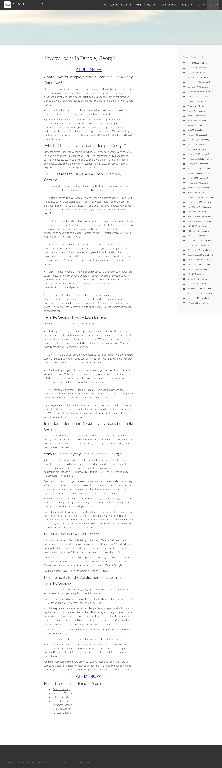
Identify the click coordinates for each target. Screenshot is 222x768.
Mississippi (192, 173)
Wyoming (192, 303)
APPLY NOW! (89, 69)
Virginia (191, 284)
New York (192, 212)
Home (104, 5)
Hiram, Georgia (60, 701)
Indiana (191, 125)
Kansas (190, 135)
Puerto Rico (192, 245)
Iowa (190, 130)
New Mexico (193, 207)
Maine (190, 149)
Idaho (190, 116)
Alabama (191, 63)
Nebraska (191, 188)
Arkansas (191, 77)
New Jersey (192, 202)
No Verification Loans (170, 5)
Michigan (191, 164)
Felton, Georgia (61, 697)
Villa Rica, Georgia (62, 709)
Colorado (191, 87)
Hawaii (190, 111)
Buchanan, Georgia (62, 693)
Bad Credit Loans (151, 5)
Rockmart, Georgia (62, 705)
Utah (190, 274)
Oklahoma (192, 231)
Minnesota (192, 169)
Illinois (190, 121)
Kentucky (192, 140)
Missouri (191, 178)
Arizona (191, 72)
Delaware (192, 97)
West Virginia (193, 293)
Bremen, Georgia (61, 689)
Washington (192, 289)
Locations (114, 5)
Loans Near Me (187, 5)
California (191, 82)
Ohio (190, 226)
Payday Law (201, 5)
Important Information (131, 5)
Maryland (192, 154)
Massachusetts (194, 159)
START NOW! (213, 5)
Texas (190, 269)
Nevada (191, 193)
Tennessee (192, 265)
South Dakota (193, 260)
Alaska (190, 68)
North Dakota (193, 221)
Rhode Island (193, 250)
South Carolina (194, 255)
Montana (191, 183)
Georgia (191, 106)
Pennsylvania (193, 241)
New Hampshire (194, 197)
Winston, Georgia (62, 713)
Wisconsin (192, 298)
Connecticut (193, 92)
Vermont (191, 279)
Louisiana (191, 145)
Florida (190, 101)
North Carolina (194, 217)
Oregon (191, 236)
